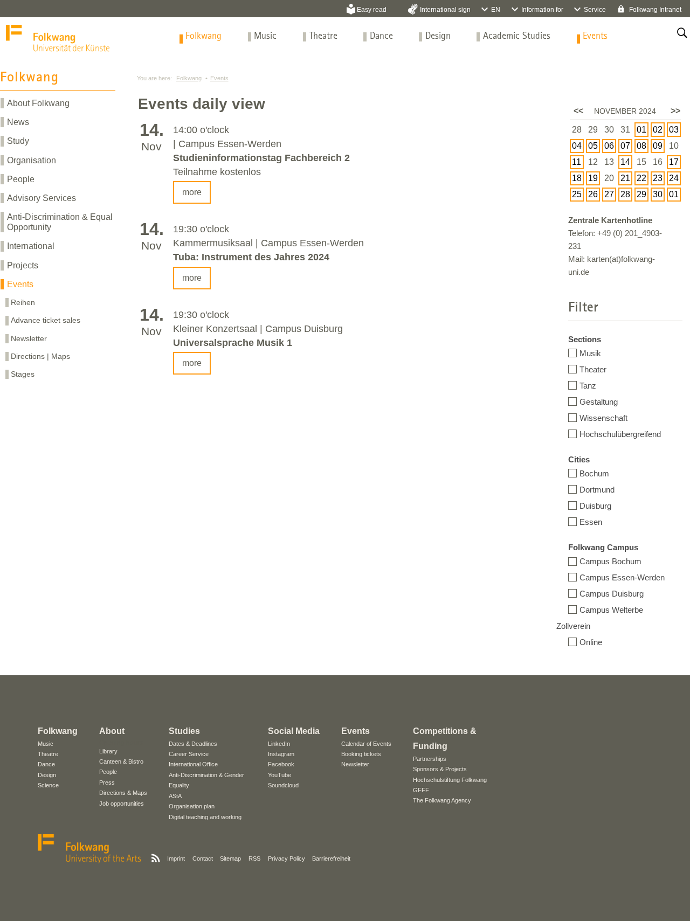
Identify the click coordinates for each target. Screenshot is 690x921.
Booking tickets (361, 754)
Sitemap (230, 858)
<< (578, 110)
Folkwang (203, 36)
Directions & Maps (123, 793)
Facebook (281, 764)
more (192, 192)
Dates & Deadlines (193, 743)
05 (593, 145)
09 (658, 145)
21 (625, 178)
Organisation (31, 160)
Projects (22, 265)
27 (609, 194)
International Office (193, 764)
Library (108, 751)
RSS (254, 858)
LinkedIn (279, 743)
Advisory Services (41, 198)
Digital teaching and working (205, 817)
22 (641, 178)
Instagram (281, 754)
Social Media (294, 731)
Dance (381, 36)
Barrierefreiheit (331, 858)
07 (625, 145)
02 (658, 129)
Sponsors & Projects (440, 769)
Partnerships (429, 759)
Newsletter (29, 338)
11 (576, 162)
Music (265, 36)
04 (577, 145)
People (20, 179)
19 (593, 178)
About (112, 731)
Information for (542, 9)
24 (674, 178)
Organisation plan (192, 806)
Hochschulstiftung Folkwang (450, 780)
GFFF (421, 790)
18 (577, 178)
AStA (175, 796)
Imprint (176, 858)
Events (595, 36)
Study (18, 141)
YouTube (279, 775)
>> (675, 110)
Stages (22, 374)
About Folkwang (38, 103)
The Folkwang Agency (442, 800)
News (18, 122)
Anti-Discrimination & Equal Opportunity (60, 222)
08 (641, 145)
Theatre (323, 36)
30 (658, 194)
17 (674, 162)
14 (625, 162)
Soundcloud (283, 785)
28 (625, 194)
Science (48, 785)
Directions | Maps (40, 356)
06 (609, 145)
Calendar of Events (366, 743)
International (30, 246)
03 (674, 129)
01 (641, 129)
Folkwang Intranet (654, 9)
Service (595, 9)
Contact (202, 858)
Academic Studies (516, 36)
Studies (184, 731)
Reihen (23, 302)
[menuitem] (203, 36)
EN (495, 9)
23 (658, 178)
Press (107, 782)
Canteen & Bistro (121, 761)
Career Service (189, 754)
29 (641, 194)
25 (577, 194)
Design (438, 36)
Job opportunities (121, 803)
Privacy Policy (286, 858)
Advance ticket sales (45, 320)
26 (593, 194)
